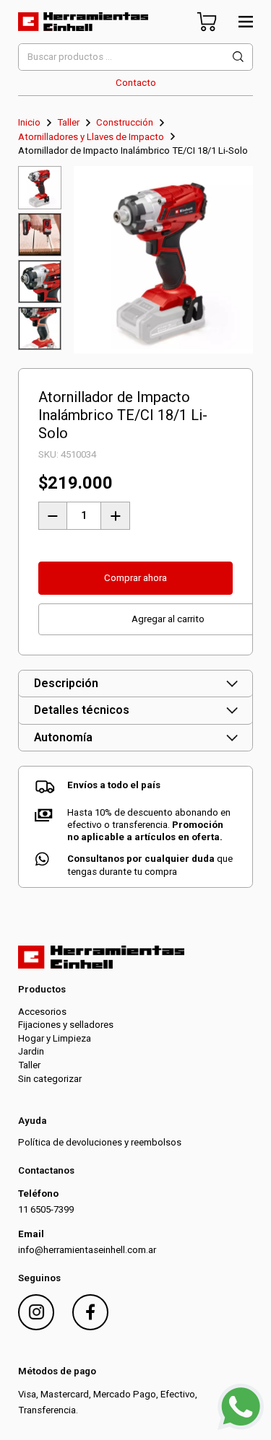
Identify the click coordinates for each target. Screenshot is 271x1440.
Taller (68, 122)
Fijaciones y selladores (65, 1024)
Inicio (29, 122)
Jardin (31, 1051)
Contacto (136, 82)
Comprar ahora (135, 577)
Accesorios (42, 1011)
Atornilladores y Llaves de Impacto (91, 136)
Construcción (124, 122)
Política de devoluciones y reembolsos (99, 1142)
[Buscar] (238, 57)
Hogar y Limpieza (54, 1038)
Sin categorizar (50, 1078)
